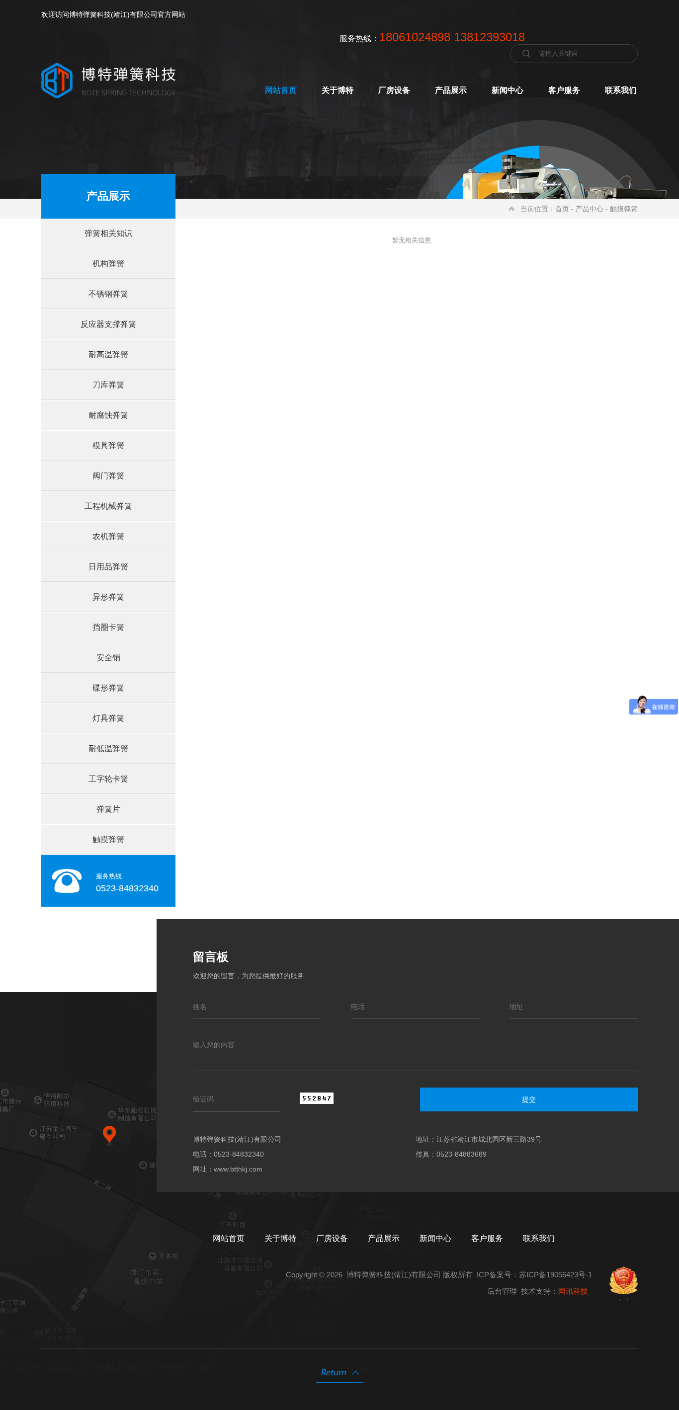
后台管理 (502, 1291)
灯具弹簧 (108, 718)
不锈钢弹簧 (108, 294)
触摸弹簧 (624, 209)
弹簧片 (108, 809)
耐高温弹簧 (108, 354)
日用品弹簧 (108, 566)
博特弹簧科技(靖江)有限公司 (393, 1274)
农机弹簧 (108, 536)
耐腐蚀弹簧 (108, 415)
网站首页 (281, 90)
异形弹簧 (108, 597)
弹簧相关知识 (108, 233)
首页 (562, 209)
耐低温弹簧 (108, 748)
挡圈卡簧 (108, 627)
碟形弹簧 (108, 688)
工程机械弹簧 (108, 506)
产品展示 (451, 90)
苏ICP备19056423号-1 (555, 1274)
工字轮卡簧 (108, 779)
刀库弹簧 (108, 385)
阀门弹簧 (108, 475)
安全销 (108, 657)
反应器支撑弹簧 (108, 324)
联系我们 (621, 90)
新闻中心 (507, 90)
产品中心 (589, 209)
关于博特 (337, 90)
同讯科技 (573, 1291)
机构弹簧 (108, 263)
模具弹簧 (108, 445)
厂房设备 (394, 90)
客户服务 (564, 90)
